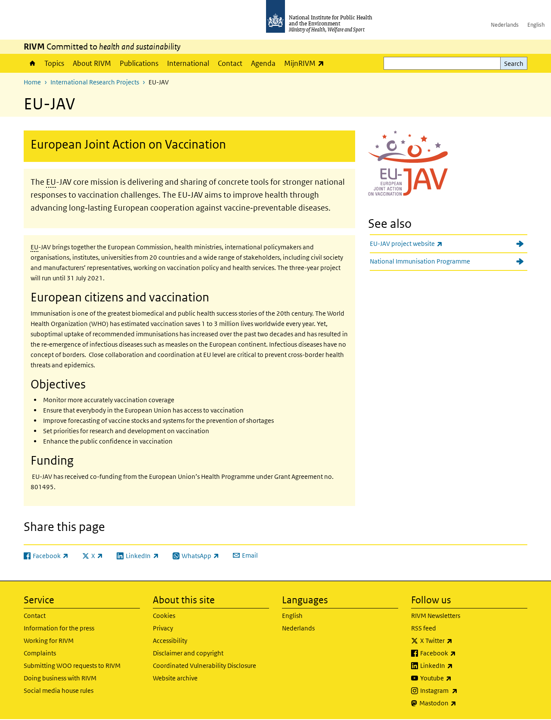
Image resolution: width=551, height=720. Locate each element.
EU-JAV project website (429, 243)
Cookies (164, 615)
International (188, 63)
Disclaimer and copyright (188, 653)
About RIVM (92, 63)
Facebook (460, 653)
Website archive (175, 678)
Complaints (40, 653)
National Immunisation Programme (420, 261)
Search (513, 63)
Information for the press (59, 628)
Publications (139, 63)
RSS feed (423, 628)
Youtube (458, 677)
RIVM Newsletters (435, 615)
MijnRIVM (306, 63)
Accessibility (170, 640)
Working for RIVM (49, 640)
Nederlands (505, 24)
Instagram (461, 690)
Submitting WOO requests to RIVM (72, 665)
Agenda (263, 63)
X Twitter (459, 640)
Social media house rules (58, 690)
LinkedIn (459, 665)
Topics (54, 63)
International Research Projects (94, 82)
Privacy (163, 628)
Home (32, 63)
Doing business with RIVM (60, 678)
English (536, 24)
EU (51, 182)
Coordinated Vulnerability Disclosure (204, 665)
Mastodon (460, 702)
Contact (230, 63)
